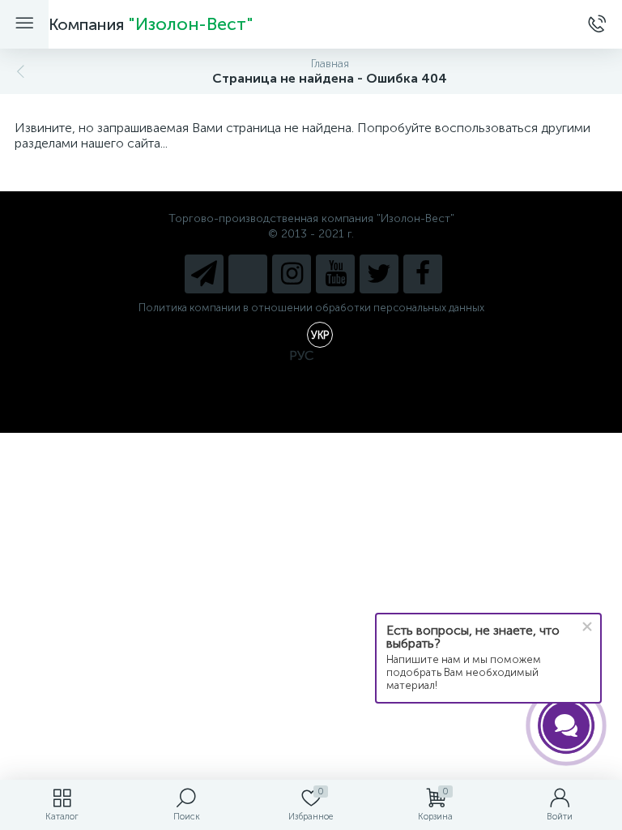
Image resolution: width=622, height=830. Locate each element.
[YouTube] (335, 274)
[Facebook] (422, 274)
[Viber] (247, 274)
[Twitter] (379, 274)
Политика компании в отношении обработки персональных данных (311, 308)
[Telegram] (204, 274)
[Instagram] (291, 274)
